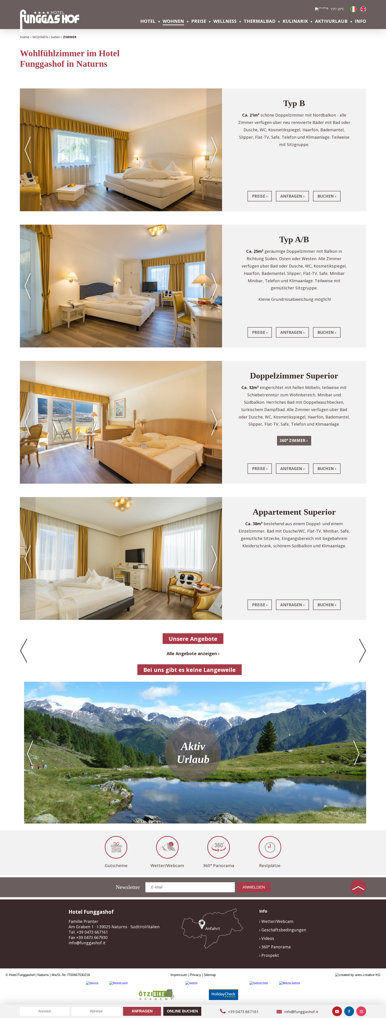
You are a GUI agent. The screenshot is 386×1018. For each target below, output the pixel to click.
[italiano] (353, 9)
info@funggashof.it (87, 942)
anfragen (291, 196)
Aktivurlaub (331, 21)
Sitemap (210, 975)
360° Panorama (218, 865)
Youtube (337, 1011)
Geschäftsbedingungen (283, 929)
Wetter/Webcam (167, 865)
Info (360, 21)
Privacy (195, 975)
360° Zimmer (292, 440)
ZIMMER (69, 37)
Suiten (55, 37)
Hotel (147, 21)
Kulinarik (295, 21)
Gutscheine (116, 865)
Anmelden (254, 887)
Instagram (361, 1011)
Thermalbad (259, 21)
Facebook (349, 1011)
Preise (198, 21)
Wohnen (173, 21)
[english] (363, 9)
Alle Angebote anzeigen (192, 653)
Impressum (178, 975)
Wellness (225, 21)
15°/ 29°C (337, 9)
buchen (325, 196)
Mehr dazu (193, 753)
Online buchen (182, 1011)
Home (24, 37)
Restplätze (270, 865)
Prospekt (270, 955)
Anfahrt (212, 928)
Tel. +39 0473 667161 (88, 932)
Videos (267, 938)
